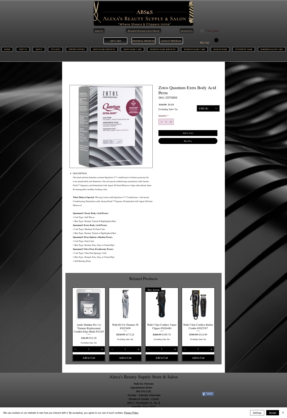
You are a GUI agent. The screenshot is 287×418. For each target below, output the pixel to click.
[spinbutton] (166, 122)
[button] (104, 49)
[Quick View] (89, 304)
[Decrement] (161, 122)
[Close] (283, 412)
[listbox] (208, 108)
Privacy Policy (131, 412)
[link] (209, 41)
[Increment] (171, 122)
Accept (272, 412)
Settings (257, 412)
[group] (143, 324)
